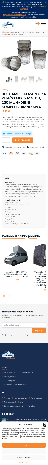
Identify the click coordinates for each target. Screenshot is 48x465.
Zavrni (24, 451)
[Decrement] (3, 140)
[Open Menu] (43, 24)
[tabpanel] (24, 201)
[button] (45, 424)
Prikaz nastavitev (24, 457)
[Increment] (8, 140)
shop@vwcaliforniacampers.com (14, 15)
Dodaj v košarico (22, 140)
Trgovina (8, 32)
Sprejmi (24, 445)
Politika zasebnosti (24, 462)
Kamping (5, 89)
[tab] (4, 171)
